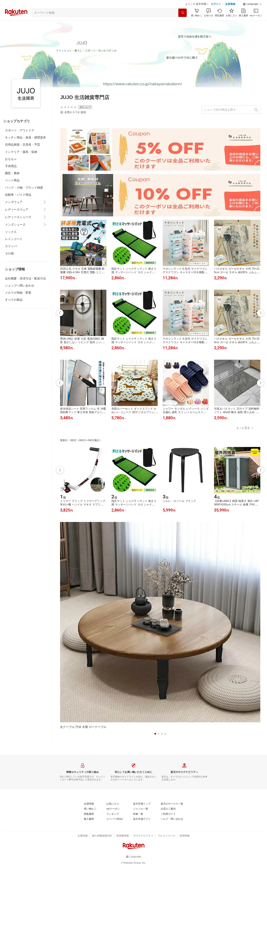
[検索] (182, 23)
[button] (252, 14)
